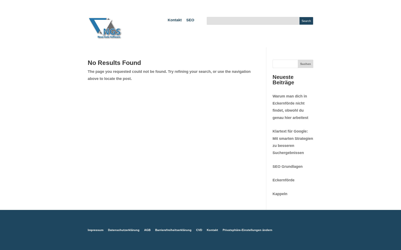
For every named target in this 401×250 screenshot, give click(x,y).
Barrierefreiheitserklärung (173, 230)
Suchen (305, 64)
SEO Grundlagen (288, 166)
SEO (190, 20)
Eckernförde (283, 180)
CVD (199, 230)
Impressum (95, 230)
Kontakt (175, 20)
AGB (147, 230)
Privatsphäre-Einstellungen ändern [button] (247, 230)
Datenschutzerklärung (124, 230)
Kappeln (280, 194)
